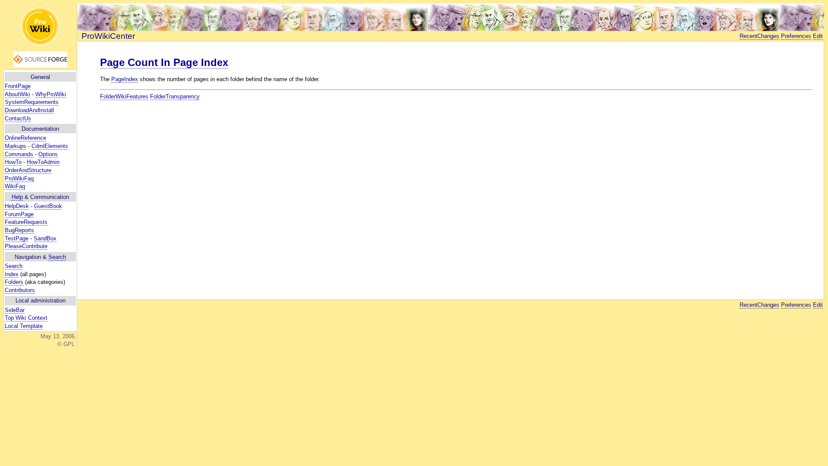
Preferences (796, 36)
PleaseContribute (26, 246)
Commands (19, 154)
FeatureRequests (26, 222)
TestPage (16, 238)
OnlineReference (25, 138)
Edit (818, 36)
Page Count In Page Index (164, 62)
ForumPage (19, 214)
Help (17, 197)
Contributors (20, 290)
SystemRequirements (32, 102)
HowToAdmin (43, 162)
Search (57, 257)
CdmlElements (49, 146)
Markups (15, 146)
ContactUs (18, 118)
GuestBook (48, 206)
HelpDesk (17, 206)
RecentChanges (759, 36)
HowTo (13, 162)
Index (12, 274)
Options (48, 154)
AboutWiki (17, 94)
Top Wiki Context (26, 318)
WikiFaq (15, 186)
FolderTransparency (175, 96)
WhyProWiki (50, 94)
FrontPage (18, 86)
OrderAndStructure (28, 170)
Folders (14, 282)
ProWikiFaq (19, 178)
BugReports (19, 230)
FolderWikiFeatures (124, 96)
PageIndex (124, 79)
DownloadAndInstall (29, 110)
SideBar (15, 310)
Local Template (24, 326)
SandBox (45, 238)
